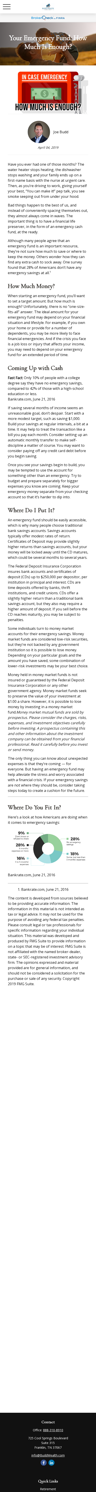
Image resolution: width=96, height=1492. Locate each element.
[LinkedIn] (51, 1463)
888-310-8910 (53, 1430)
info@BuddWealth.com (48, 1455)
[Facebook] (44, 1463)
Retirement (48, 1489)
